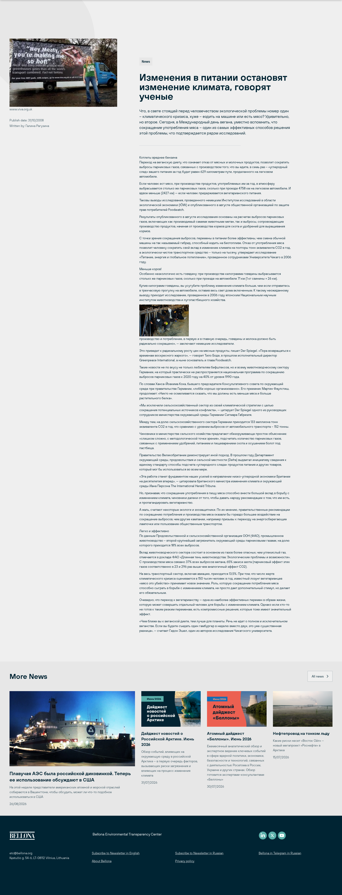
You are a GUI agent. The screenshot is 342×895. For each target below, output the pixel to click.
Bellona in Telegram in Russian (280, 853)
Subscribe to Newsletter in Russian (199, 853)
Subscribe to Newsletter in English (116, 853)
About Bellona (101, 861)
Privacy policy (184, 861)
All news (318, 676)
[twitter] (272, 835)
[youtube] (282, 835)
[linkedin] (263, 835)
